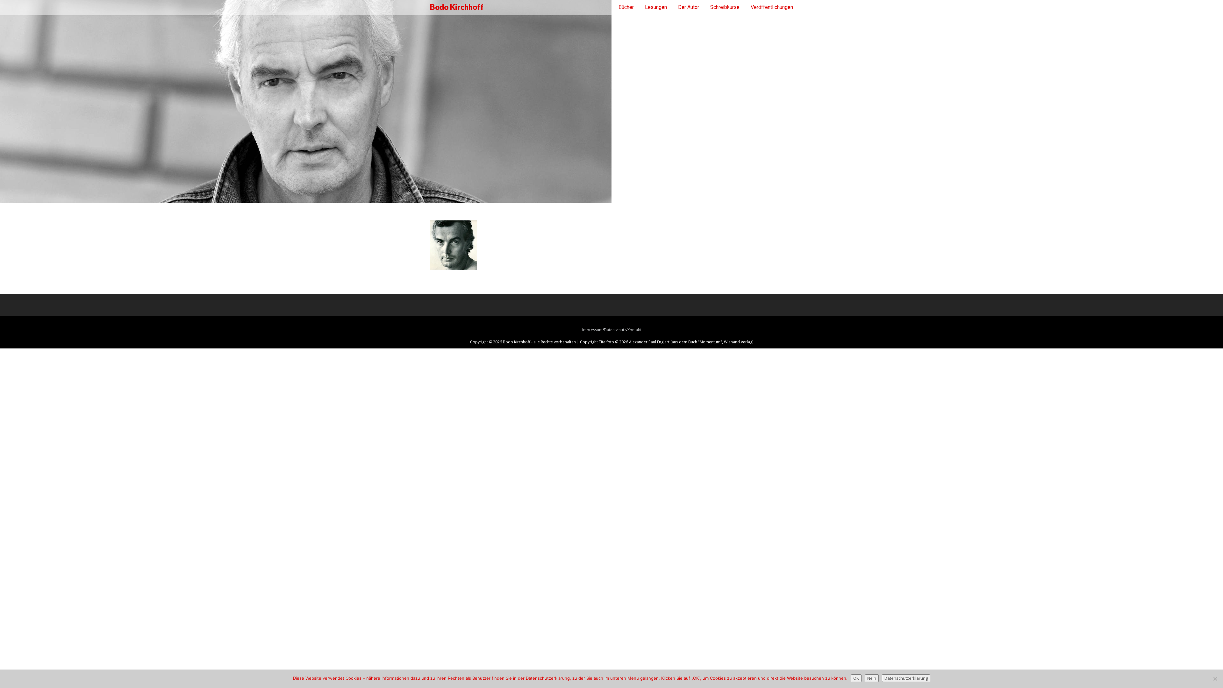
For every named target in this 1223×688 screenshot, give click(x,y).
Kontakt (634, 330)
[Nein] (1215, 679)
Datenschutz (615, 330)
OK (856, 678)
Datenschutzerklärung (906, 678)
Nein (871, 678)
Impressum (592, 330)
